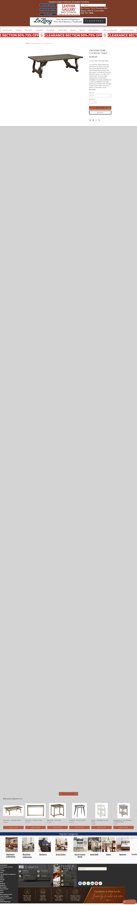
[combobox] (100, 95)
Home (28, 43)
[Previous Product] (1, 811)
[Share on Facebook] (90, 120)
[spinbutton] (92, 102)
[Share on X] (99, 120)
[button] (39, 30)
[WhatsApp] (88, 883)
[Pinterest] (96, 883)
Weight (91, 92)
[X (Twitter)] (84, 883)
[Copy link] (100, 883)
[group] (68, 816)
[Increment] (95, 102)
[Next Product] (136, 811)
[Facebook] (80, 883)
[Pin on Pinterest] (93, 120)
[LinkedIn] (92, 883)
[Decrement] (90, 102)
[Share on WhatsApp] (96, 120)
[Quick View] (13, 810)
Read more (92, 89)
